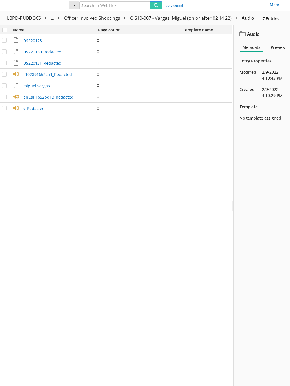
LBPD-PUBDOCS (31, 18)
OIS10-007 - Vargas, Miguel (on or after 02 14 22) (181, 18)
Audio (248, 18)
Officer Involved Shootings (92, 18)
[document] (262, 205)
